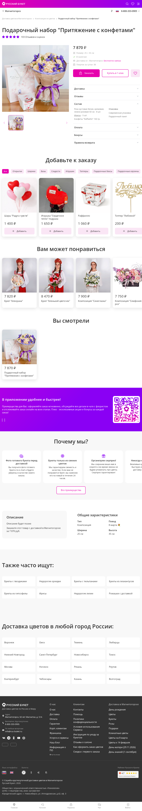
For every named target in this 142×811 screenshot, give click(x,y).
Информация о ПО (58, 749)
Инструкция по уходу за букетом (86, 736)
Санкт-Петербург (48, 654)
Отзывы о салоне (82, 742)
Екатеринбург (11, 679)
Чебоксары (45, 679)
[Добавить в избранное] (135, 73)
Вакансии (55, 754)
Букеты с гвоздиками (15, 581)
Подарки (113, 728)
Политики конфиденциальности (85, 720)
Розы (111, 723)
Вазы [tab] (43, 171)
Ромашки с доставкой (120, 593)
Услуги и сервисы (59, 737)
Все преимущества (71, 490)
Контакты (78, 709)
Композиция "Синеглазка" (92, 298)
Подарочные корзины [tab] (128, 171)
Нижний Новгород (14, 654)
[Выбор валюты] (111, 11)
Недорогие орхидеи (50, 581)
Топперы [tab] (84, 171)
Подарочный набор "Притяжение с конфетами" (19, 371)
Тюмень (78, 642)
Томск (112, 654)
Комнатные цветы (118, 733)
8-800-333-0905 (12, 724)
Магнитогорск (13, 11)
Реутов (112, 666)
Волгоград (114, 679)
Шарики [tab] (31, 171)
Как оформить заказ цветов (88, 746)
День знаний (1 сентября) (122, 751)
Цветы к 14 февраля (119, 742)
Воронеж (9, 642)
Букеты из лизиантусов (121, 581)
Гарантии (55, 723)
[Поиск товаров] (127, 4)
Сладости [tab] (55, 171)
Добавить (21, 231)
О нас (53, 709)
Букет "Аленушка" (13, 298)
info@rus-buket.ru (13, 731)
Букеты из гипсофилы (15, 593)
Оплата (53, 719)
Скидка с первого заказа (86, 751)
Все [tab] (5, 171)
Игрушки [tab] (70, 171)
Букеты (112, 719)
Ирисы (77, 115)
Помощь (78, 714)
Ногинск (43, 666)
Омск (42, 642)
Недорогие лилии (83, 593)
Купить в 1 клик (115, 73)
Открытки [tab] (17, 171)
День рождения (117, 709)
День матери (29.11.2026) (122, 747)
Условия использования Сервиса (86, 728)
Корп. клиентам (58, 728)
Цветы (112, 714)
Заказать (89, 73)
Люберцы (114, 642)
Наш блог (55, 742)
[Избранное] (132, 4)
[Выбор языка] (117, 11)
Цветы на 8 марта (118, 737)
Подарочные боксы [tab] (103, 171)
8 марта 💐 (114, 525)
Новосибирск (81, 654)
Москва (8, 666)
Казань (78, 679)
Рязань (78, 666)
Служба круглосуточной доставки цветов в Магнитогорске (33, 780)
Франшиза (55, 733)
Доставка (54, 714)
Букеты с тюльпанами (85, 581)
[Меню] (138, 4)
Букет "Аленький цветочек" (55, 298)
